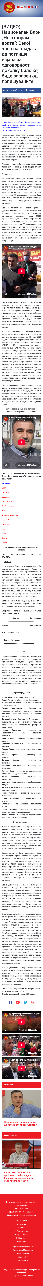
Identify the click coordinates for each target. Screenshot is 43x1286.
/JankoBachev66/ (22, 1253)
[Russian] (22, 7)
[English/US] (25, 7)
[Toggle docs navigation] (36, 14)
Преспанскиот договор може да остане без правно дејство (20, 1123)
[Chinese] (29, 7)
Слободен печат (8, 506)
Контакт (22, 1241)
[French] (36, 7)
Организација (22, 1231)
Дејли (4, 543)
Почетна (22, 1224)
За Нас (22, 1228)
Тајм (3, 529)
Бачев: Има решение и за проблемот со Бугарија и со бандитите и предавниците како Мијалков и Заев (19, 1176)
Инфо (4, 511)
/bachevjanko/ (22, 1260)
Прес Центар (22, 1235)
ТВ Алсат (5, 520)
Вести (4, 538)
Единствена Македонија (22, 1247)
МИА (4, 488)
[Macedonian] (18, 7)
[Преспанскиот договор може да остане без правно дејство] (21, 1104)
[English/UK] (32, 7)
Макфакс (6, 497)
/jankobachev (22, 1257)
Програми (22, 1238)
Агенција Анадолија (10, 515)
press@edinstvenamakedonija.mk (22, 1215)
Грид (4, 533)
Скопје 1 (5, 492)
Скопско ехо (7, 502)
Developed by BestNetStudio (21, 1276)
